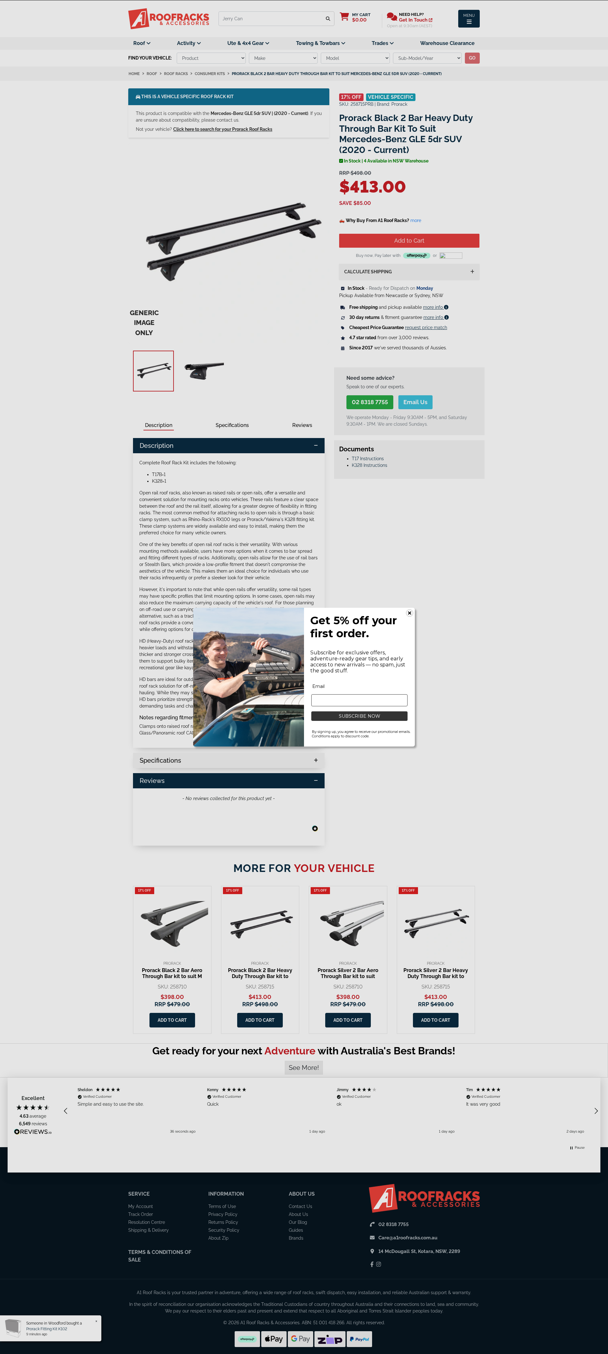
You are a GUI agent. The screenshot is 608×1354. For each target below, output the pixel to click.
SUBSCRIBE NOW (359, 716)
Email (318, 686)
